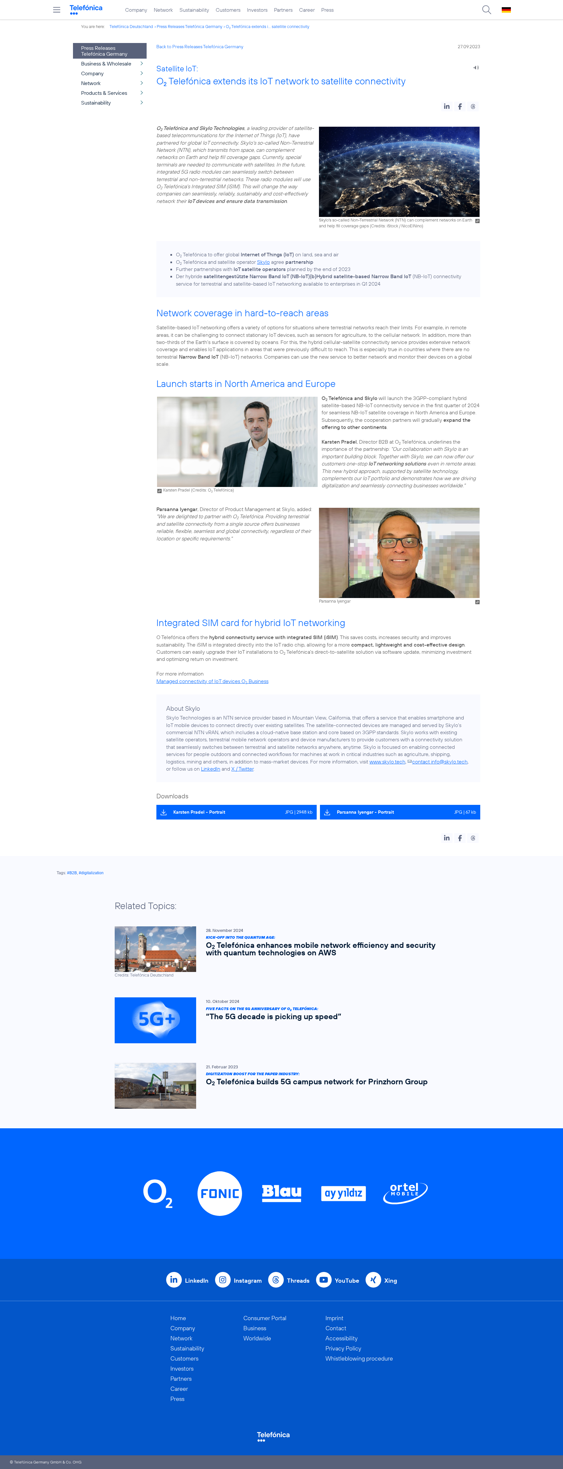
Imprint (334, 1318)
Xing (390, 1280)
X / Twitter (242, 768)
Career (307, 10)
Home (178, 1318)
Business (254, 1328)
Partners (283, 10)
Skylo (263, 262)
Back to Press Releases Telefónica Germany (199, 47)
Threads (298, 1280)
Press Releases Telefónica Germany (189, 26)
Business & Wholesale (106, 63)
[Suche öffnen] (487, 10)
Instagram (248, 1280)
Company (136, 10)
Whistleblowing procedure (359, 1358)
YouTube (347, 1280)
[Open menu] (56, 10)
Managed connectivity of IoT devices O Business (212, 681)
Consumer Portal (264, 1318)
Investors (257, 10)
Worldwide (257, 1338)
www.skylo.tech (387, 761)
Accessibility (341, 1338)
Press (327, 10)
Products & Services (104, 93)
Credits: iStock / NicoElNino (396, 225)
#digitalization (91, 873)
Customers (228, 10)
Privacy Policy (343, 1348)
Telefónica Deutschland (131, 26)
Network (163, 10)
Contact (335, 1328)
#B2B (72, 873)
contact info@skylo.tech (440, 761)
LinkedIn (210, 768)
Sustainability (194, 10)
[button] (447, 106)
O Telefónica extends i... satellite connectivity (267, 26)
